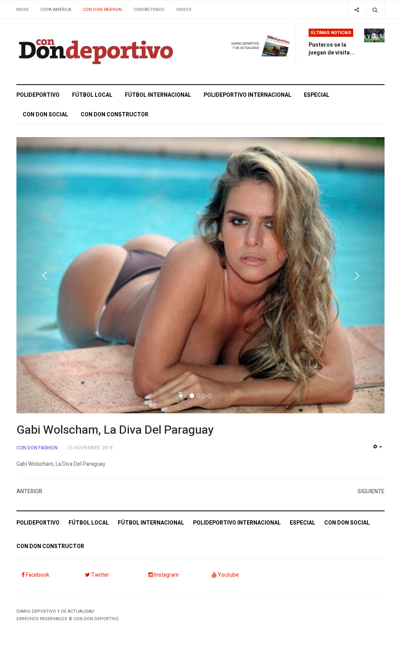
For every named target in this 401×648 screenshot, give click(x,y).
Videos (183, 9)
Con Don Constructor (114, 114)
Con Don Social (45, 114)
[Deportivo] (94, 51)
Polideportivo (38, 95)
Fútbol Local (92, 95)
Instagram (166, 575)
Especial (316, 95)
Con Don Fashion (102, 9)
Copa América (55, 9)
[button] (44, 275)
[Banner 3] (251, 42)
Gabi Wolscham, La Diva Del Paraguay (114, 430)
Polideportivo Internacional (247, 95)
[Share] (356, 9)
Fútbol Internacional (158, 95)
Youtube (228, 575)
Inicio (22, 9)
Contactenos (149, 9)
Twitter (99, 575)
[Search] (375, 9)
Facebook (37, 575)
